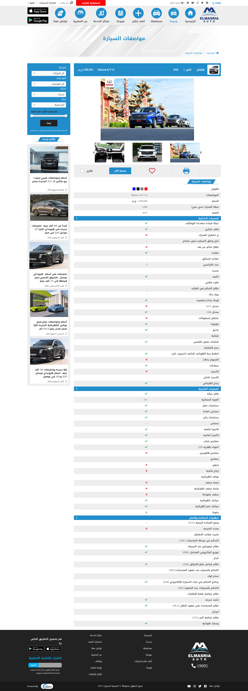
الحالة (63, 89)
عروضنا (149, 655)
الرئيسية (190, 21)
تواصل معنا (60, 21)
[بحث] (71, 3)
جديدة (173, 21)
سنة (64, 99)
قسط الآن (120, 170)
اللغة (32, 3)
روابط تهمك (96, 668)
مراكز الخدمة (101, 21)
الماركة (62, 67)
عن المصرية (80, 21)
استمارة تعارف (91, 3)
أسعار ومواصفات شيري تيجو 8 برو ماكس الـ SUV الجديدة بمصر (49, 180)
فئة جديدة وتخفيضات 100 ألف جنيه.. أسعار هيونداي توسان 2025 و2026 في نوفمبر (51, 373)
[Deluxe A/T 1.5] (147, 109)
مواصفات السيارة (124, 38)
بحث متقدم (64, 2)
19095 (218, 3)
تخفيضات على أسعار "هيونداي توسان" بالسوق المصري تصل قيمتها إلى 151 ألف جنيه (50, 277)
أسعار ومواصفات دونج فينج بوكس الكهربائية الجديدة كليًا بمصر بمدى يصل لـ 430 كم (50, 325)
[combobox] (49, 73)
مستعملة (156, 21)
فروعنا (121, 21)
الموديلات (61, 78)
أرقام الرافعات (95, 674)
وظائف (98, 661)
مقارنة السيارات (47, 2)
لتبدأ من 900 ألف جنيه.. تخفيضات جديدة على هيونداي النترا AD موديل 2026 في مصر (49, 229)
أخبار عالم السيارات (143, 661)
